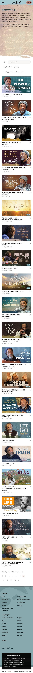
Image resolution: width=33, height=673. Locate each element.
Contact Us (5, 599)
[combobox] (5, 62)
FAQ (3, 596)
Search (9, 671)
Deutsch (4, 624)
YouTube (6, 643)
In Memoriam (21, 602)
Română (19, 629)
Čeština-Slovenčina (7, 618)
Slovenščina (20, 632)
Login (29, 2)
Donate (4, 605)
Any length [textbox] (6, 67)
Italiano (4, 635)
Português (20, 624)
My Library (28, 671)
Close (28, 655)
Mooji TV (4, 671)
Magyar (19, 618)
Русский (19, 627)
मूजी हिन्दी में (5, 632)
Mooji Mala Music (7, 648)
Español (4, 627)
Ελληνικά (20, 635)
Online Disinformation (23, 599)
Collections (15, 671)
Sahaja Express (22, 671)
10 (15, 580)
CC (16, 67)
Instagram (10, 643)
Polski (19, 621)
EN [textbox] (4, 62)
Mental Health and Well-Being (7, 609)
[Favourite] (30, 95)
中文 (3, 621)
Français (4, 629)
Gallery (19, 605)
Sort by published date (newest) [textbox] (13, 72)
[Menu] (3, 2)
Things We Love (21, 596)
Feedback (4, 602)
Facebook (2, 643)
